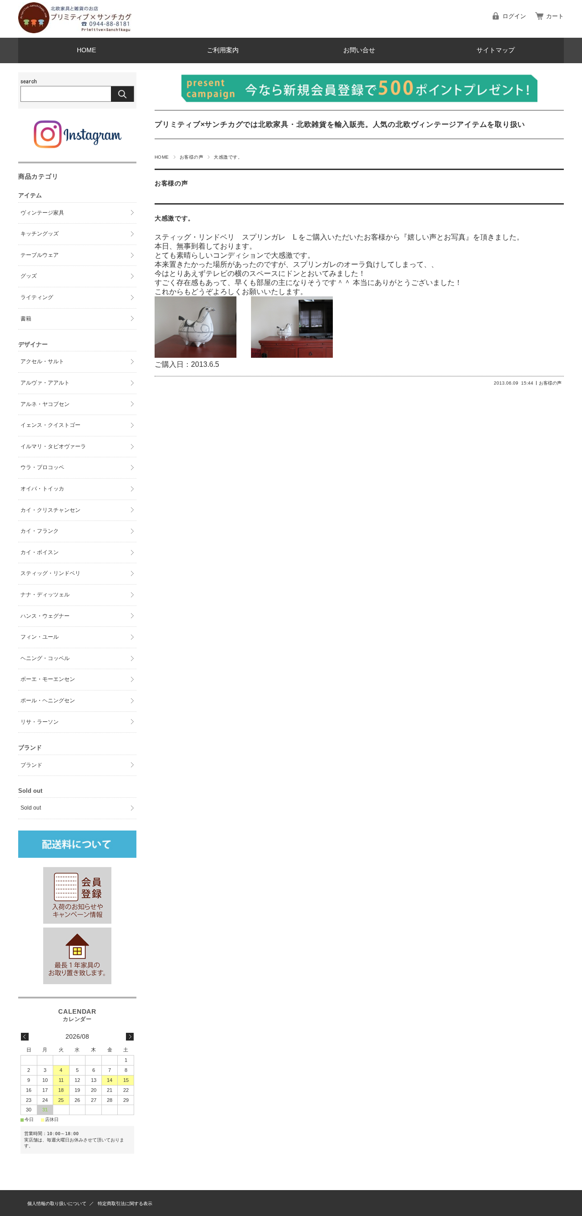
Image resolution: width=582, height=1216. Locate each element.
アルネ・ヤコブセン (45, 404)
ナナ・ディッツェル (45, 594)
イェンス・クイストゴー (50, 425)
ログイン (514, 16)
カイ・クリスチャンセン (50, 510)
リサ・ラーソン (39, 722)
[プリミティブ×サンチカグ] (75, 31)
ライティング (36, 297)
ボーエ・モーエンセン (47, 679)
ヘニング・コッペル (45, 658)
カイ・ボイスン (39, 552)
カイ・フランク (39, 531)
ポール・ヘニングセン (47, 700)
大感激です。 (175, 218)
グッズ (28, 276)
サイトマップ (496, 50)
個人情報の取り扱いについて (56, 1203)
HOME (86, 50)
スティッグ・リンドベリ (50, 573)
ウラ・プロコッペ (42, 467)
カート (555, 16)
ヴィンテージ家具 (42, 213)
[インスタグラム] (77, 148)
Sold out (30, 808)
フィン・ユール (39, 637)
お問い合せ (359, 50)
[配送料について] (77, 844)
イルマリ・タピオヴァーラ (53, 446)
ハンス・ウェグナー (45, 616)
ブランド (31, 765)
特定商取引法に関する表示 (125, 1203)
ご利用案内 (223, 50)
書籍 (25, 318)
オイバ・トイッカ (42, 488)
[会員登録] (77, 921)
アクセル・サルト (42, 361)
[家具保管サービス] (77, 982)
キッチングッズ (39, 233)
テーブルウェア (39, 255)
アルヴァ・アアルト (45, 383)
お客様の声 (191, 157)
